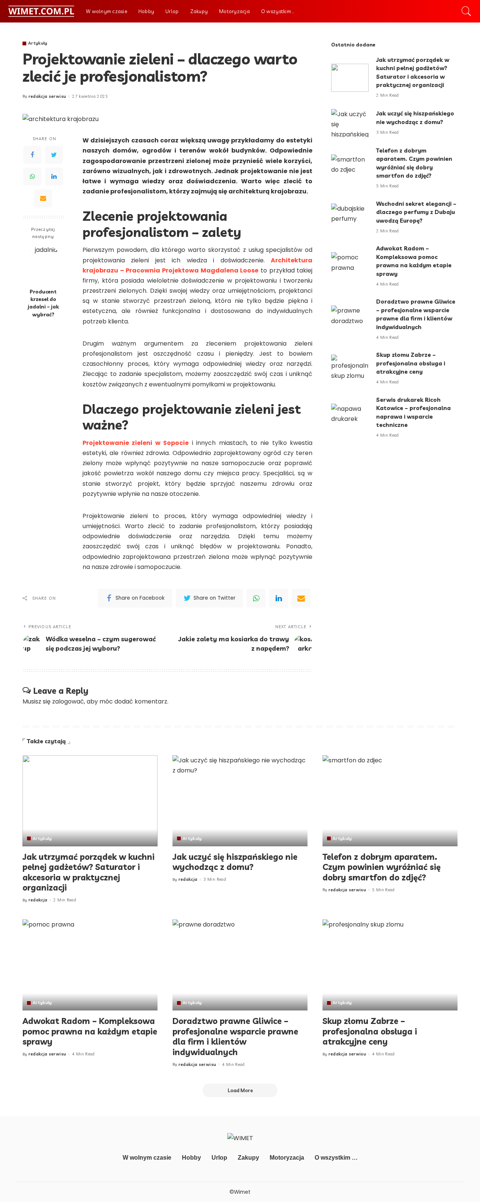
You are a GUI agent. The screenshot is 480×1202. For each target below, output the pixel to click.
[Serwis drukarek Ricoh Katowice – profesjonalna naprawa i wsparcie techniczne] (350, 418)
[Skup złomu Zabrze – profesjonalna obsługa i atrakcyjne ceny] (350, 369)
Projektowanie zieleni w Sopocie (135, 443)
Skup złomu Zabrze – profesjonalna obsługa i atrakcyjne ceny (410, 363)
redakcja (38, 900)
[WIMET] (41, 11)
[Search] (466, 11)
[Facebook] (32, 155)
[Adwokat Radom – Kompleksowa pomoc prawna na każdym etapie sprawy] (350, 266)
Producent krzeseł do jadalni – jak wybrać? (43, 302)
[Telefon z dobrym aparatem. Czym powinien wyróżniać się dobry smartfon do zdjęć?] (350, 168)
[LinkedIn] (54, 177)
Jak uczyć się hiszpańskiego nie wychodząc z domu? (234, 862)
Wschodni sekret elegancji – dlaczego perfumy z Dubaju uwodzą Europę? (416, 212)
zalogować (68, 701)
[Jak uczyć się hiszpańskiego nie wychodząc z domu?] (350, 123)
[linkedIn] (278, 598)
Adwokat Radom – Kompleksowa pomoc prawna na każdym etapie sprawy (89, 1031)
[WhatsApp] (32, 177)
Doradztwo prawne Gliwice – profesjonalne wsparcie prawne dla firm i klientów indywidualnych (235, 1036)
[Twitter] (54, 155)
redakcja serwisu (47, 96)
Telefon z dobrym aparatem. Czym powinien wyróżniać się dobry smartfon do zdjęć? (381, 867)
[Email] (43, 199)
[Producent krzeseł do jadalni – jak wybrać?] (43, 264)
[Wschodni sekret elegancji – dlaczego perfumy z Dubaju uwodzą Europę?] (350, 218)
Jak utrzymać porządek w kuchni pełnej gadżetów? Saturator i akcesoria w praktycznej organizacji (88, 872)
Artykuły (38, 43)
